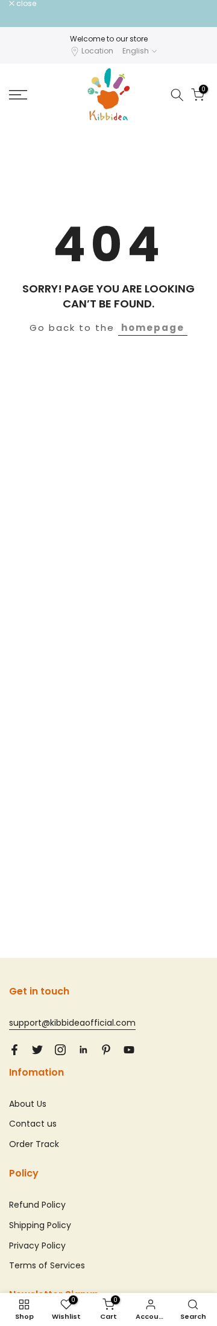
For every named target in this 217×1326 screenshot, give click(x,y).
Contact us (33, 1124)
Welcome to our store (109, 39)
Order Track (34, 1144)
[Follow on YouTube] (129, 1050)
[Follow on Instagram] (60, 1050)
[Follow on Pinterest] (106, 1050)
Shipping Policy (40, 1225)
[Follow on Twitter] (37, 1050)
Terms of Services (47, 1265)
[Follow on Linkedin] (83, 1050)
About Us (27, 1104)
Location (97, 51)
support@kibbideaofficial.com (72, 1023)
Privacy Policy (37, 1246)
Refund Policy (37, 1205)
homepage (152, 327)
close (25, 3)
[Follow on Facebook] (14, 1050)
